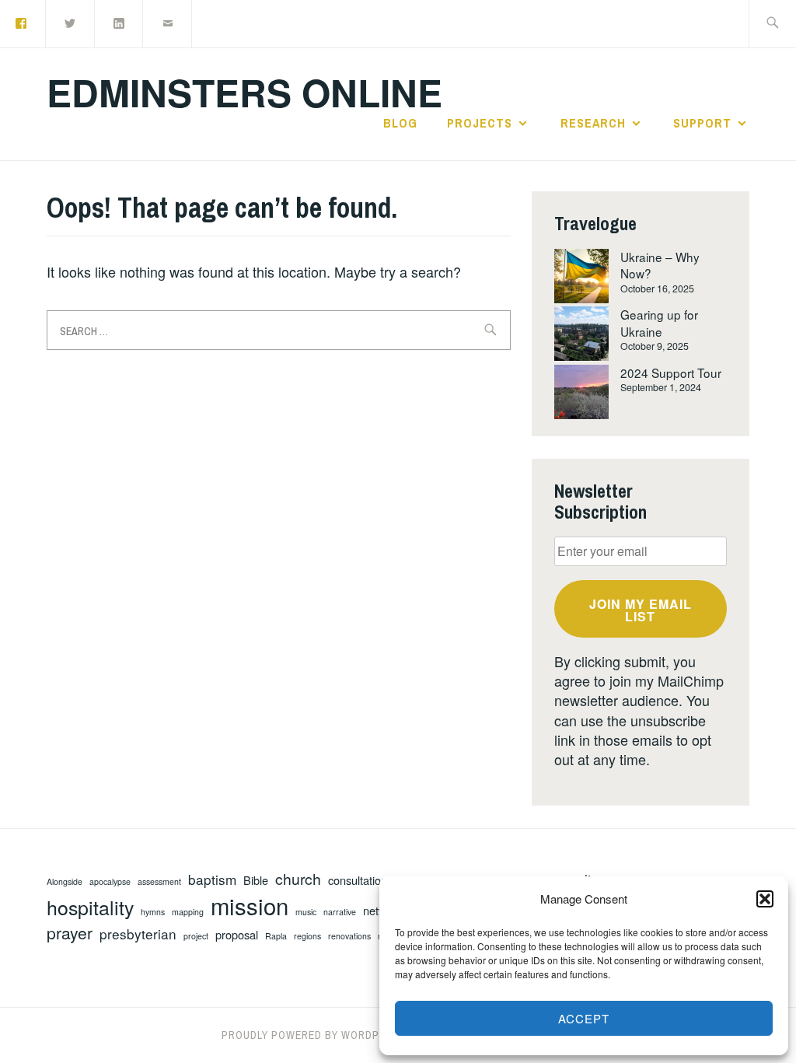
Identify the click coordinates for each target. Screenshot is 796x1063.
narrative (339, 912)
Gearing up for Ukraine (659, 322)
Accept (583, 1018)
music (305, 912)
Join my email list (640, 610)
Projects (479, 122)
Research (593, 122)
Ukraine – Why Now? (660, 264)
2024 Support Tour (670, 372)
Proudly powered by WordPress (314, 1035)
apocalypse (110, 881)
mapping (188, 912)
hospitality (90, 907)
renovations (349, 936)
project (195, 936)
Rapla (276, 936)
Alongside (64, 881)
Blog (400, 122)
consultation (357, 880)
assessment (159, 881)
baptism (212, 879)
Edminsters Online (244, 92)
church (298, 879)
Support (702, 122)
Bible (255, 880)
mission (249, 905)
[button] (765, 899)
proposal (236, 934)
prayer (70, 932)
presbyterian (138, 934)
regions (307, 936)
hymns (153, 912)
